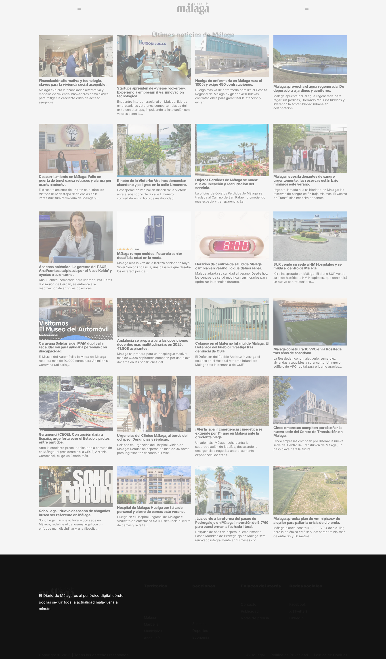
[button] (79, 8)
